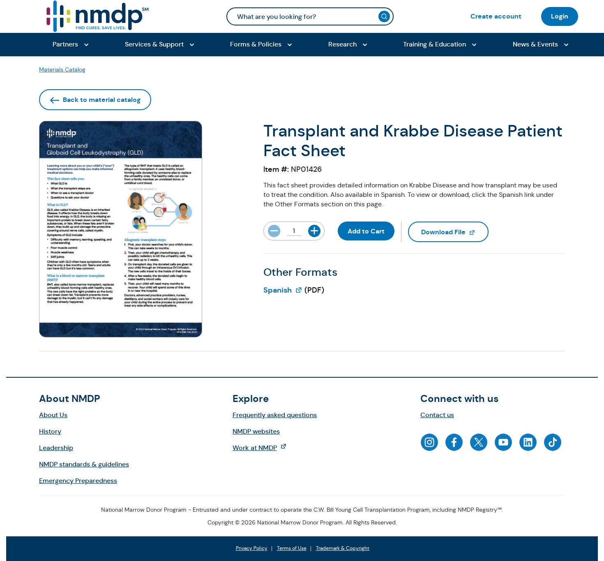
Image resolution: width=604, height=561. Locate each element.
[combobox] (310, 16)
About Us (53, 415)
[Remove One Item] (274, 231)
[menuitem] (495, 16)
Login (559, 16)
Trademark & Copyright (342, 548)
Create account (495, 16)
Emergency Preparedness (78, 480)
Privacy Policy (251, 548)
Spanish (282, 290)
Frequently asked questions (275, 415)
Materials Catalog (62, 69)
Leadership (56, 447)
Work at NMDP (264, 447)
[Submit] (384, 16)
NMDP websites (256, 431)
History (50, 431)
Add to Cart (366, 231)
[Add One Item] (314, 231)
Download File (455, 231)
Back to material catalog (102, 99)
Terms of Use (292, 548)
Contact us (437, 415)
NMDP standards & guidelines (84, 464)
